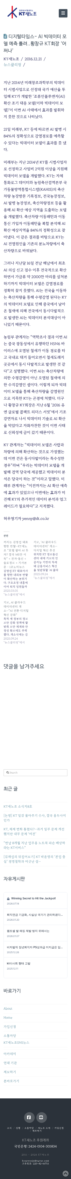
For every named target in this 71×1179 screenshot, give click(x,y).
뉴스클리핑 (12, 64)
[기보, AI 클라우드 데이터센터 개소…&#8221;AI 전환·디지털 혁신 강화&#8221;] (19, 622)
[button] (63, 13)
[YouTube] (41, 1117)
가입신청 (10, 1027)
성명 (18, 1128)
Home (8, 1018)
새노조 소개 (44, 1128)
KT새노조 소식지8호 (18, 807)
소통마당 (10, 1036)
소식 (9, 1128)
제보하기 (10, 1072)
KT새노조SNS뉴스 (16, 1043)
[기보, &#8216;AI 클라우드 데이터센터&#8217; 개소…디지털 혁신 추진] (49, 560)
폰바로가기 (11, 1081)
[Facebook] (29, 1117)
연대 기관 (10, 1063)
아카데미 (10, 1054)
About (8, 1009)
